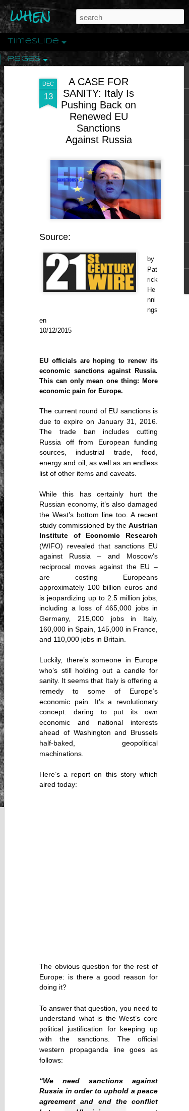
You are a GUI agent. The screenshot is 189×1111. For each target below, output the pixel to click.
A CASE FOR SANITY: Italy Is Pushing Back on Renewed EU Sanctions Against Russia (98, 110)
